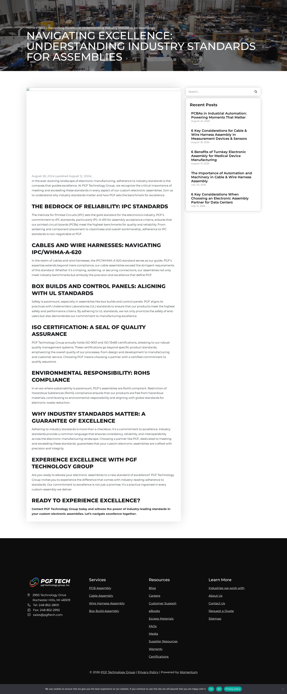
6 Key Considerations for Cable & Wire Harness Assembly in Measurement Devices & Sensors (219, 135)
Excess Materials (161, 618)
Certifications (159, 656)
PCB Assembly (100, 588)
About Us (215, 595)
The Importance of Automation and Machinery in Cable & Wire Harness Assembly (221, 177)
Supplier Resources (163, 641)
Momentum (189, 672)
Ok (211, 689)
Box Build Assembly (104, 611)
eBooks (154, 611)
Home (30, 28)
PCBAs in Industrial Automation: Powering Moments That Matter (219, 115)
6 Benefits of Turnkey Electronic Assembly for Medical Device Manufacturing (218, 156)
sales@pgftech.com (48, 615)
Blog (41, 28)
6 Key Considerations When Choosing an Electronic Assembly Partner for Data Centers (220, 198)
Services (97, 579)
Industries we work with (226, 588)
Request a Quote (221, 611)
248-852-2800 (49, 605)
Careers (154, 595)
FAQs (153, 626)
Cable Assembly (101, 595)
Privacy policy (233, 689)
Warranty (155, 649)
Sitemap (215, 618)
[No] (283, 689)
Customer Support (162, 603)
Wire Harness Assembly (107, 603)
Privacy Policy (148, 672)
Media (153, 633)
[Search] (256, 92)
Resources (159, 579)
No (219, 689)
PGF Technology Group (118, 672)
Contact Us (217, 603)
